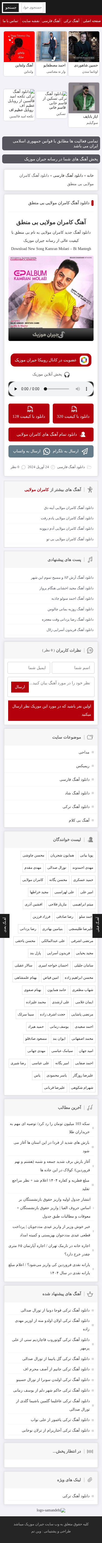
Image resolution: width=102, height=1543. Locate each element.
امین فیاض (51, 977)
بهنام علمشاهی (25, 977)
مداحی (84, 752)
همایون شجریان (62, 855)
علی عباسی (40, 1063)
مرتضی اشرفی (82, 941)
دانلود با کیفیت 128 (29, 416)
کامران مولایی (32, 880)
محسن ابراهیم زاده (79, 977)
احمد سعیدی (84, 1026)
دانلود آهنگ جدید (77, 232)
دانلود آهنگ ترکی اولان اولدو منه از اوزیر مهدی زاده (52, 1325)
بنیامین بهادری (52, 929)
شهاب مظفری (82, 990)
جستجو (11, 7)
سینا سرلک (26, 1014)
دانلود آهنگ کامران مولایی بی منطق (58, 203)
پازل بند (35, 953)
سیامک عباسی (62, 1051)
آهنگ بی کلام (79, 820)
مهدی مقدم (32, 867)
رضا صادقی (64, 916)
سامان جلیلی (83, 965)
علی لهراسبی (64, 892)
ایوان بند (59, 1038)
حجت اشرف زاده (52, 1014)
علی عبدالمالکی (53, 941)
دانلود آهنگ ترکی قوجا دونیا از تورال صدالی (55, 1310)
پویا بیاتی (86, 855)
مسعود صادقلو (36, 1038)
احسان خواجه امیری (53, 965)
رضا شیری (18, 1063)
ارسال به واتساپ (27, 451)
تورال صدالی (56, 867)
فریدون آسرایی (58, 953)
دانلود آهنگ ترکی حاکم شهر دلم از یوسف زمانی (51, 1390)
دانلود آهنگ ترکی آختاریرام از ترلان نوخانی (55, 1430)
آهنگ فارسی (51, 21)
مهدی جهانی (36, 1051)
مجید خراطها (39, 892)
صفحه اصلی (92, 21)
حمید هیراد (36, 1026)
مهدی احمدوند (82, 867)
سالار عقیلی (23, 965)
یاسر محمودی (57, 1075)
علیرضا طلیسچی (81, 929)
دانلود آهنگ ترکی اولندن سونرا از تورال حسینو (52, 1380)
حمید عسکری (83, 880)
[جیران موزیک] (74, 7)
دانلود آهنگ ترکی (76, 807)
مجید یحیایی (84, 953)
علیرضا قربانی (54, 1087)
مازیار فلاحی (57, 904)
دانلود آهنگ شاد (77, 793)
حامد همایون (56, 990)
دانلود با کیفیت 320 (73, 416)
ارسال (20, 687)
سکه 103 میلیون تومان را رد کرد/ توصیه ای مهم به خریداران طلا (50, 1128)
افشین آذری (33, 904)
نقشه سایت (31, 21)
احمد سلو (86, 916)
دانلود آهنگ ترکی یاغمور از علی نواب (60, 1420)
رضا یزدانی (28, 929)
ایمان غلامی (84, 1002)
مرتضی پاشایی (82, 1014)
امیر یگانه (62, 1063)
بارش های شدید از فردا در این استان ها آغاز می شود (51, 1147)
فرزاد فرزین (41, 916)
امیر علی (86, 892)
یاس (37, 1075)
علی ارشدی (60, 1002)
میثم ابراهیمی (83, 904)
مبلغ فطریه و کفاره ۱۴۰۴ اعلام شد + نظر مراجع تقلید (50, 1184)
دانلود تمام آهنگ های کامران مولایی (47, 434)
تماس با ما (10, 21)
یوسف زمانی (59, 1026)
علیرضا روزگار (83, 1075)
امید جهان (86, 1051)
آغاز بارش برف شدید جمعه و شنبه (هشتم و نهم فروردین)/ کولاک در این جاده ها (52, 1166)
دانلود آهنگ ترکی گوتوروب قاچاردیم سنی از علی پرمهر (50, 1344)
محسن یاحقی (25, 941)
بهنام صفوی (32, 990)
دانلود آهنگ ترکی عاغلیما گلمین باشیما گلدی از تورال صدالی (53, 1405)
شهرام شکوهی (82, 1087)
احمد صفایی (84, 1063)
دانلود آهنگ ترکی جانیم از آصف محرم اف (56, 1369)
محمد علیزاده (36, 1002)
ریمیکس (82, 766)
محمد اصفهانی (82, 1038)
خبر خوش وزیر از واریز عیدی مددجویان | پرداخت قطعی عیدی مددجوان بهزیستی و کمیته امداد (51, 1231)
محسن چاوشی (33, 855)
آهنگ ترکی (71, 21)
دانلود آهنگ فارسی (68, 175)
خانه (90, 175)
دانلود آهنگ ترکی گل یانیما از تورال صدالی (55, 1359)
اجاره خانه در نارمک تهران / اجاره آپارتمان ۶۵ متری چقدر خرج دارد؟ (49, 1250)
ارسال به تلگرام (66, 451)
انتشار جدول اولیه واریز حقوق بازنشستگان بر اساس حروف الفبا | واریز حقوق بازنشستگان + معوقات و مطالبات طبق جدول (54, 1207)
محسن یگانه (58, 880)
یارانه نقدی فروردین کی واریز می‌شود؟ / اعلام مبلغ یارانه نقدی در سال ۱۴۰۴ (49, 1269)
